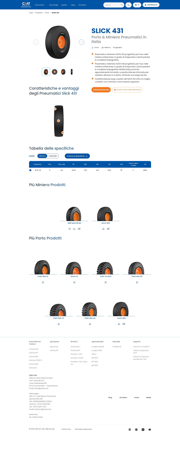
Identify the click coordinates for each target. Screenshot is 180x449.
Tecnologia (53, 5)
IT (138, 5)
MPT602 (95, 358)
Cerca (108, 5)
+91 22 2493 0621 (43, 404)
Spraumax (54, 346)
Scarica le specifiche (75, 156)
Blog (73, 5)
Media (64, 5)
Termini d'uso (66, 429)
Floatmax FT (75, 346)
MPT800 (95, 361)
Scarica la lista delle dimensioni (129, 90)
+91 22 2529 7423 (39, 406)
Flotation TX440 (77, 358)
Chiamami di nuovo (101, 90)
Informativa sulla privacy (83, 429)
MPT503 (95, 365)
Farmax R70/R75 (35, 360)
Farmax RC (54, 350)
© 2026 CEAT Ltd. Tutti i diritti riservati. (42, 429)
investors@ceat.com (42, 409)
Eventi (136, 397)
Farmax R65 (33, 356)
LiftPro (94, 354)
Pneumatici (39, 5)
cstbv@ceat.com (41, 388)
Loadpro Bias (97, 350)
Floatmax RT (75, 350)
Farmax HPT (33, 353)
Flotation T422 (76, 354)
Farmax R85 (33, 364)
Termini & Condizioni (141, 346)
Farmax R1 (33, 368)
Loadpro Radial (98, 346)
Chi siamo (82, 5)
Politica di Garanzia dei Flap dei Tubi (141, 357)
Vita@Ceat (116, 346)
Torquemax (33, 349)
